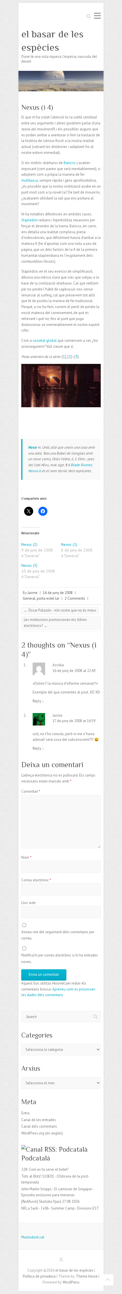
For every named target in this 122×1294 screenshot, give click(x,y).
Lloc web (28, 902)
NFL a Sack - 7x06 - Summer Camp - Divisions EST (60, 1208)
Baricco (70, 162)
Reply (38, 701)
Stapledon (30, 220)
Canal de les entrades (38, 1119)
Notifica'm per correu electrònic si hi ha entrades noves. (59, 958)
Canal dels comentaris (39, 1126)
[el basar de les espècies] (61, 73)
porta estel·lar (48, 598)
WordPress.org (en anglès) (42, 1133)
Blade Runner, (81, 465)
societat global (45, 340)
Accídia (58, 665)
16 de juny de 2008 (58, 592)
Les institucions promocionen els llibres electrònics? (55, 622)
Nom (26, 857)
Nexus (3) (29, 565)
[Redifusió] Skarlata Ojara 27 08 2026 (50, 1201)
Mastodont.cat (32, 1237)
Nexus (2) (29, 544)
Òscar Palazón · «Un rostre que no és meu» (60, 610)
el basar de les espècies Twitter (61, 1260)
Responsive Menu (97, 16)
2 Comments (75, 598)
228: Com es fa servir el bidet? (44, 1169)
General (29, 598)
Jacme (32, 592)
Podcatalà (35, 1158)
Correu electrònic (36, 880)
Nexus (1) (69, 544)
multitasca (29, 180)
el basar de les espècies (52, 40)
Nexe (32, 447)
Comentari (30, 791)
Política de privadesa (39, 1276)
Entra (25, 1113)
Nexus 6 (34, 470)
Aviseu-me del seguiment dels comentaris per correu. (57, 935)
